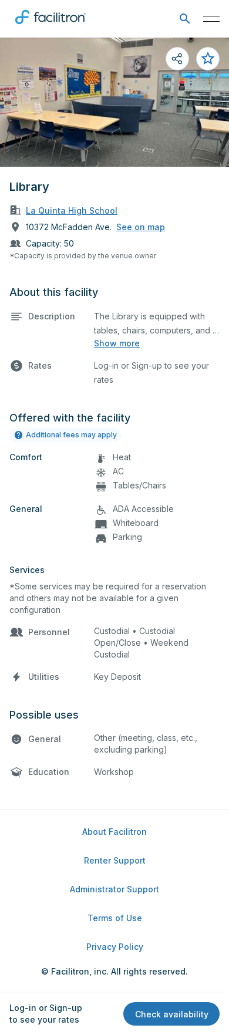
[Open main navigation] (211, 19)
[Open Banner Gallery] (114, 102)
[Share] (177, 58)
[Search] (185, 19)
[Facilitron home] (50, 26)
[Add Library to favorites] (208, 58)
